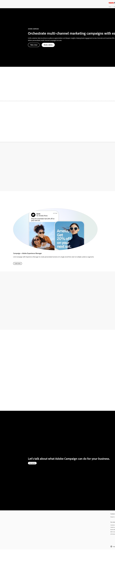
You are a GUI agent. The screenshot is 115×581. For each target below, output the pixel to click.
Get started (32, 463)
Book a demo (48, 45)
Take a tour (33, 45)
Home (110, 6)
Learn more (17, 263)
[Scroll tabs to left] (1, 98)
